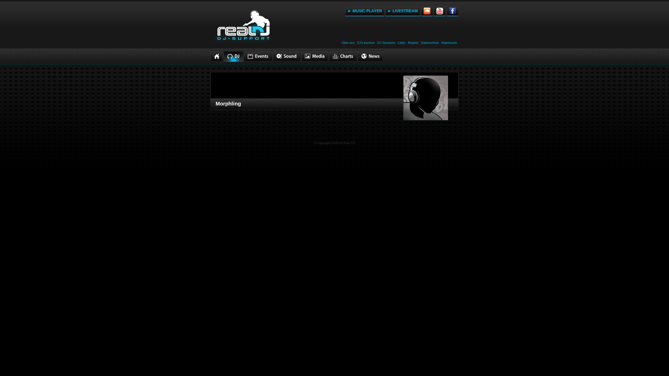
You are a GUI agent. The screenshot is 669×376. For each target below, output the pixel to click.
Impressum (449, 43)
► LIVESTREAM (403, 11)
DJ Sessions (386, 43)
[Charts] (343, 56)
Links (401, 43)
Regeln (413, 43)
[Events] (258, 56)
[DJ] (233, 56)
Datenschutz (430, 43)
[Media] (315, 56)
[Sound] (287, 56)
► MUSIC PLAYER (365, 11)
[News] (370, 56)
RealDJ (243, 28)
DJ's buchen (366, 43)
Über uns (348, 43)
